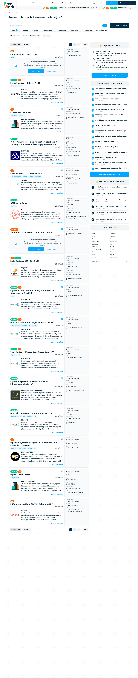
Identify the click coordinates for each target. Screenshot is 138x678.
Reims (112, 247)
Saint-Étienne (96, 249)
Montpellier (96, 241)
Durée (36, 30)
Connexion (99, 3)
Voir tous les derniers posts (109, 175)
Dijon (93, 255)
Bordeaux (95, 244)
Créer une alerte (121, 25)
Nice (93, 239)
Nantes (112, 239)
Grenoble (113, 252)
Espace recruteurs (127, 3)
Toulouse (113, 236)
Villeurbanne (114, 257)
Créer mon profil (36, 71)
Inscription (112, 3)
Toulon (94, 252)
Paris (93, 234)
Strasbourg (113, 241)
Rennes (94, 247)
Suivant (25, 45)
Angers (112, 255)
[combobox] (59, 25)
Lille (111, 244)
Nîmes (94, 257)
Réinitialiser (100, 30)
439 (85, 45)
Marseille (113, 234)
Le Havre (112, 249)
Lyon (93, 236)
